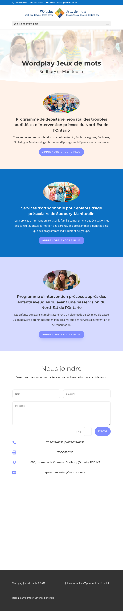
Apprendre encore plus (61, 151)
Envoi (102, 431)
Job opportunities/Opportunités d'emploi (87, 583)
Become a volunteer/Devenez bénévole (33, 597)
